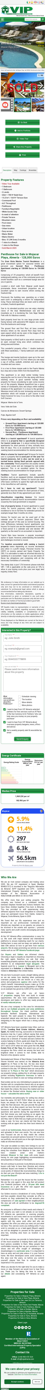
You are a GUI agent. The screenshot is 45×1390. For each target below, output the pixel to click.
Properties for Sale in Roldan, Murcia (22, 1309)
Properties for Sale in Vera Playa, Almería (22, 1298)
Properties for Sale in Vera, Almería (22, 1318)
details (7, 1274)
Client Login (22, 1322)
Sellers (20, 954)
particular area (23, 1251)
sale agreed (20, 1201)
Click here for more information (25, 1374)
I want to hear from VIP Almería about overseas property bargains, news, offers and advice (23, 724)
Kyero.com (29, 865)
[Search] (42, 19)
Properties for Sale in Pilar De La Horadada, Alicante (22, 1313)
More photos (27, 705)
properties (8, 995)
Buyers (8, 954)
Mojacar (12, 1155)
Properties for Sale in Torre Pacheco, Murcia (22, 1307)
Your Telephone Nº (11, 656)
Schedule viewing (29, 696)
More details (27, 702)
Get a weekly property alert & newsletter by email (24, 731)
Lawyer (21, 966)
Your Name (9, 635)
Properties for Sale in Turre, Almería (22, 1316)
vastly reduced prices (12, 1002)
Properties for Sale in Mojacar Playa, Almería (22, 1296)
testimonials (16, 1130)
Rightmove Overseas (25, 1075)
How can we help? (11, 666)
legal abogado (32, 964)
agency (24, 982)
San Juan (24, 1155)
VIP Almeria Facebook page (27, 950)
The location (27, 699)
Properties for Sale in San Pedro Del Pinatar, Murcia (22, 1305)
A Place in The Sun (19, 1071)
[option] (22, 105)
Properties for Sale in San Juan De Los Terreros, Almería (22, 1301)
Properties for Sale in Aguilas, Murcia (23, 1311)
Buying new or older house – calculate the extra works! (22, 1092)
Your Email (9, 645)
